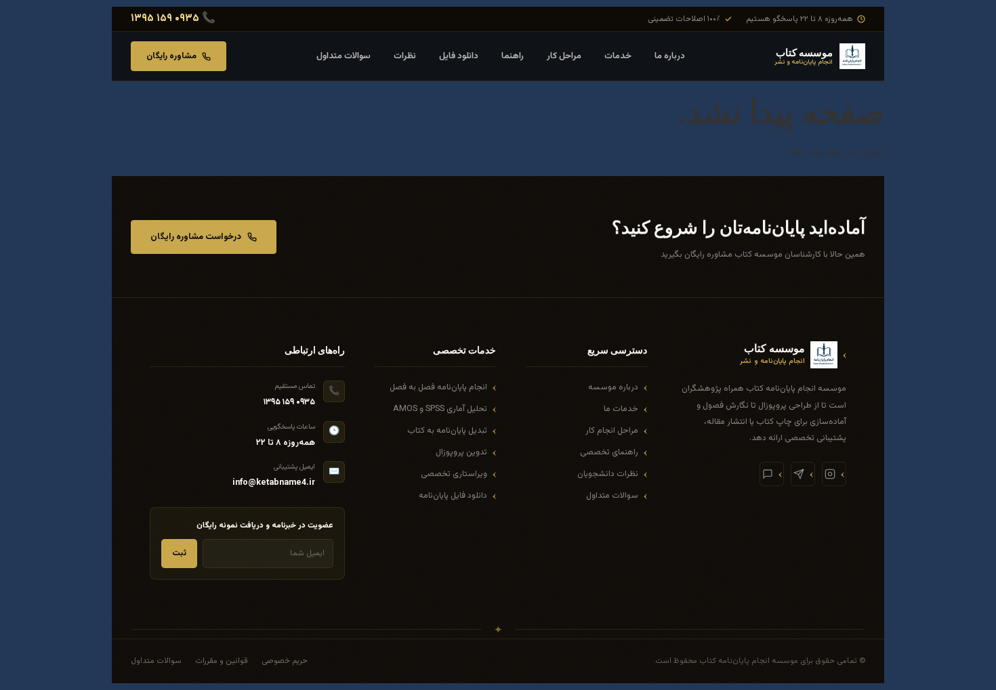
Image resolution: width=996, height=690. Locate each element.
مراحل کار (564, 56)
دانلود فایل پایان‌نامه (453, 495)
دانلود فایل (458, 56)
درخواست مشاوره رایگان (195, 237)
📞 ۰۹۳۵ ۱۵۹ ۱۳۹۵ (173, 19)
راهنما (512, 56)
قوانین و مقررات (221, 661)
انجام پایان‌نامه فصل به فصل (438, 387)
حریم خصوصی (285, 661)
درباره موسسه (613, 387)
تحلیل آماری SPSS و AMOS (440, 409)
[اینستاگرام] (834, 474)
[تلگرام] (803, 474)
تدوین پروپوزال (461, 452)
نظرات (405, 56)
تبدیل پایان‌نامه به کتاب (447, 430)
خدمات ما (621, 409)
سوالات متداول (343, 56)
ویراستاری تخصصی (454, 474)
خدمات (617, 56)
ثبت (179, 553)
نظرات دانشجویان (607, 474)
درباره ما (670, 56)
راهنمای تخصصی (609, 452)
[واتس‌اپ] (772, 474)
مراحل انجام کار (611, 430)
